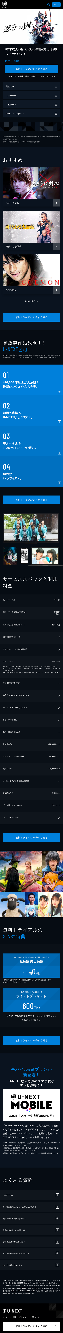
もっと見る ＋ (31, 301)
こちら (52, 76)
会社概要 (13, 1317)
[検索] (48, 4)
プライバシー (23, 1317)
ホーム (5, 1317)
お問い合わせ (35, 1317)
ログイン (56, 4)
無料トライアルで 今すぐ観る (32, 69)
